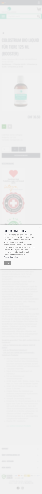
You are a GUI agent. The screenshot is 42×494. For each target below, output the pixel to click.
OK (7, 263)
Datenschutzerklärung (12, 257)
